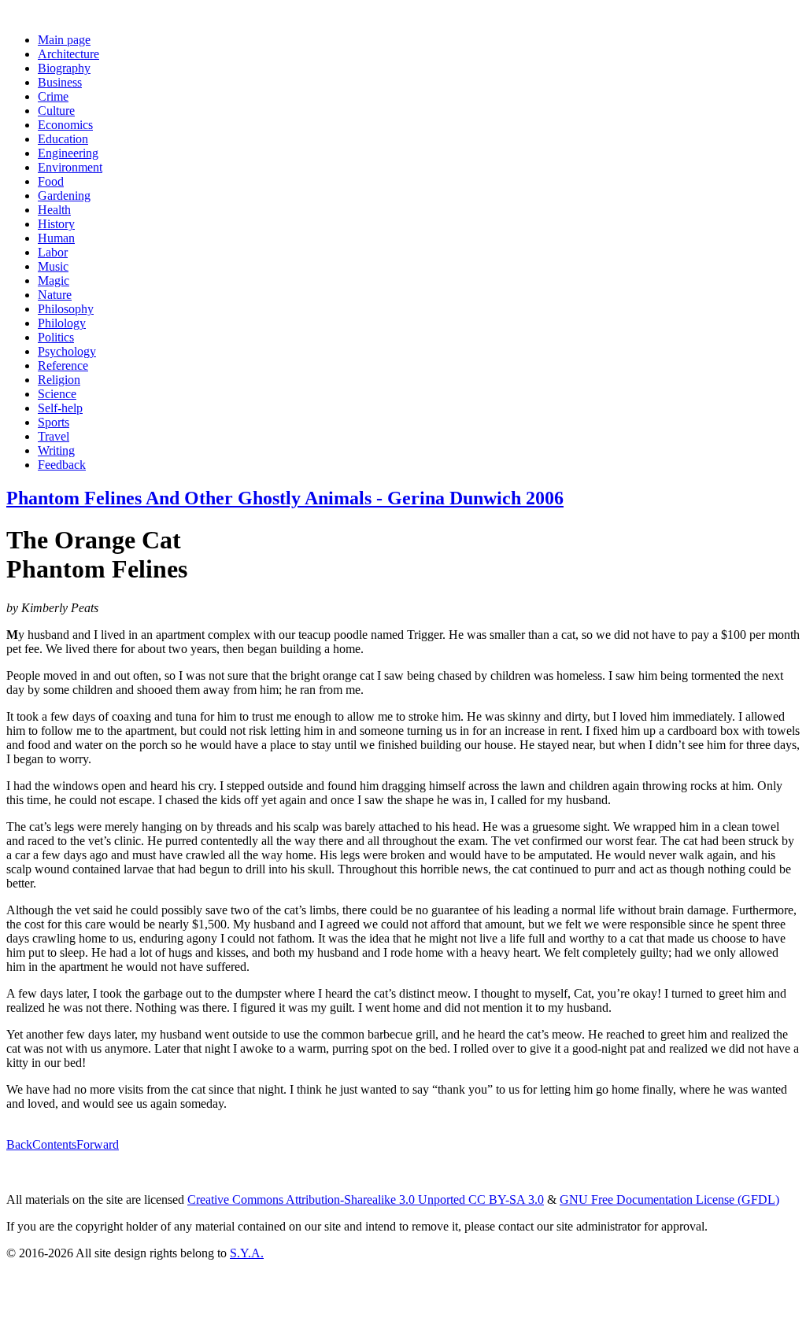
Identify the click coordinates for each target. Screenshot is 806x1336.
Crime (53, 96)
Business (60, 82)
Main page (64, 39)
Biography (64, 68)
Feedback (62, 464)
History (56, 224)
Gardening (64, 195)
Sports (53, 422)
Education (63, 139)
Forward (97, 1144)
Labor (53, 252)
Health (54, 209)
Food (51, 181)
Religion (59, 379)
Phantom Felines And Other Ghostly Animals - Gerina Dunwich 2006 (285, 498)
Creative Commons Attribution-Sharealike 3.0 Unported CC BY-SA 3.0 (365, 1199)
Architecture (68, 54)
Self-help (60, 408)
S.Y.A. (247, 1253)
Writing (56, 450)
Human (56, 238)
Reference (63, 365)
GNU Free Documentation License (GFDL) (669, 1199)
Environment (70, 167)
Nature (55, 294)
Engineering (68, 153)
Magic (53, 280)
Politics (56, 337)
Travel (53, 436)
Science (57, 393)
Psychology (67, 351)
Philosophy (66, 309)
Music (53, 266)
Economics (65, 124)
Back (19, 1144)
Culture (56, 110)
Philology (62, 323)
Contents (54, 1144)
